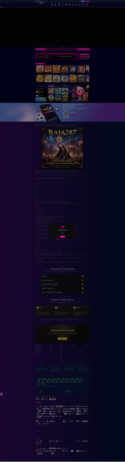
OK (62, 236)
